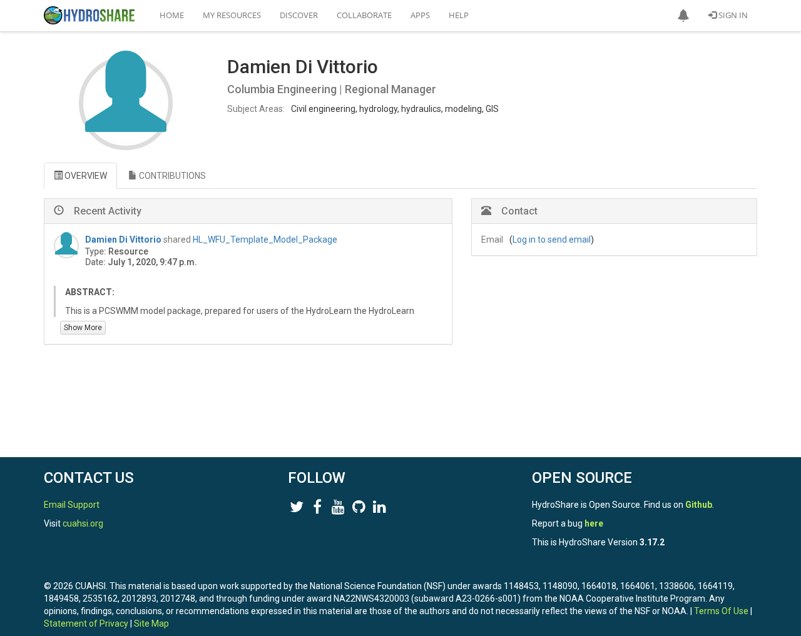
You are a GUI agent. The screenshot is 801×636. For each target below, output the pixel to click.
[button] (683, 15)
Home (172, 15)
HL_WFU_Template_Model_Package (265, 240)
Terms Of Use (721, 611)
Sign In (732, 15)
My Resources (232, 15)
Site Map (151, 623)
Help (459, 15)
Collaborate (364, 15)
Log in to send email (552, 240)
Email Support (71, 505)
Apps (420, 15)
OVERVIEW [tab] (85, 176)
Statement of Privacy (86, 623)
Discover (299, 15)
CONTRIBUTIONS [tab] (171, 176)
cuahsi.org (83, 523)
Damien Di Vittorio (123, 240)
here (593, 523)
